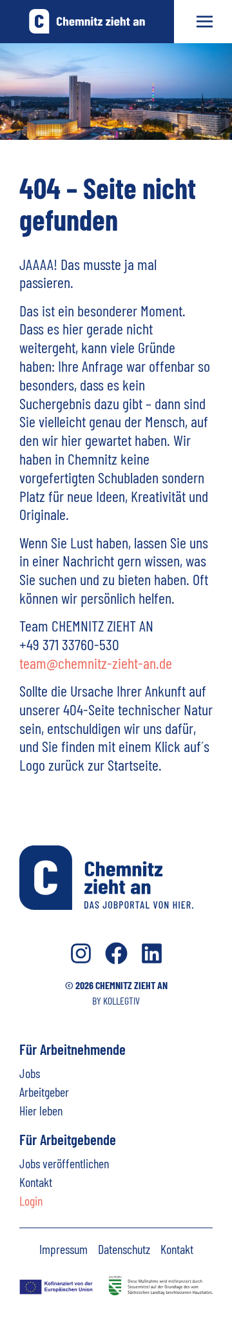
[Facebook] (116, 953)
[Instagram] (81, 953)
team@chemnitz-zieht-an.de (95, 662)
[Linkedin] (151, 953)
